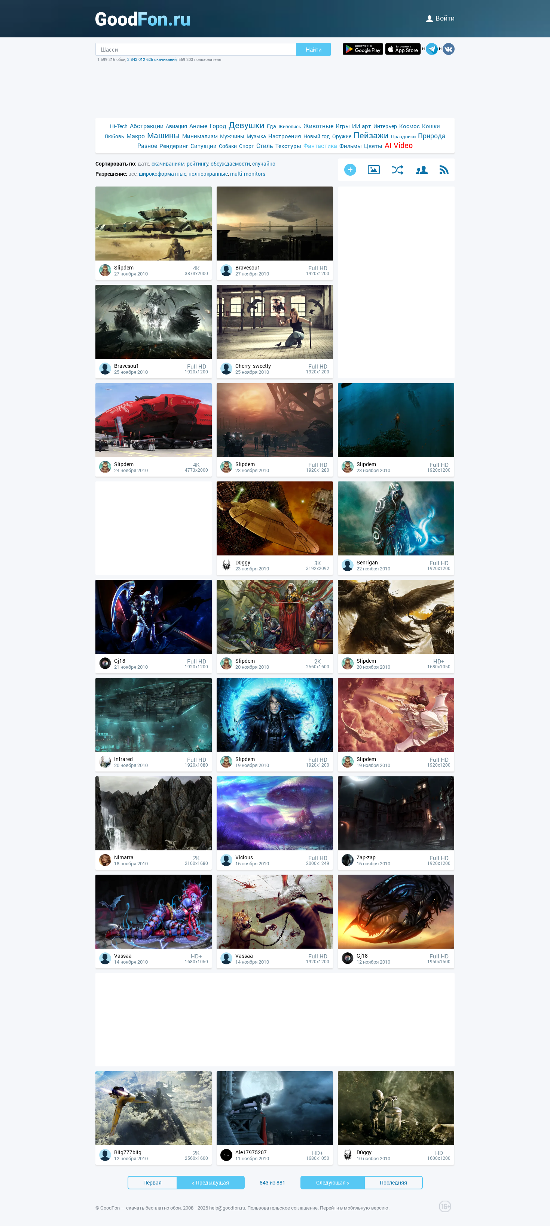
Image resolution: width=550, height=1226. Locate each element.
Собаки (228, 146)
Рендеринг (173, 146)
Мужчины (232, 136)
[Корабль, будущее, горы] (153, 1143)
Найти (313, 49)
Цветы (373, 146)
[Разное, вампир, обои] (153, 946)
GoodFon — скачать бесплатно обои (140, 1207)
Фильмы (350, 146)
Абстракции (147, 126)
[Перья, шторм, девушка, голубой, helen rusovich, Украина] (275, 750)
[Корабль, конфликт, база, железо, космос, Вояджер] (275, 553)
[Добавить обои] (350, 170)
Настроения (284, 136)
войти (445, 17)
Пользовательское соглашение (282, 1207)
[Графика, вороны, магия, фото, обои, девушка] (275, 356)
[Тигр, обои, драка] (275, 946)
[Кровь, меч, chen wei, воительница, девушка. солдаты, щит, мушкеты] (275, 651)
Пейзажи (371, 135)
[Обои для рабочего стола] (142, 19)
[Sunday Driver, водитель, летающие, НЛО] (396, 946)
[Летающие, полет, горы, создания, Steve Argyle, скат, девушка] (396, 750)
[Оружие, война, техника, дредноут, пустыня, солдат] (153, 258)
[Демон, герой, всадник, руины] (153, 356)
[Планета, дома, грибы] (275, 848)
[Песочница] (374, 169)
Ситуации (203, 146)
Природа (432, 136)
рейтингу (197, 163)
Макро (135, 136)
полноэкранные (208, 173)
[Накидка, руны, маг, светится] (396, 553)
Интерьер (385, 126)
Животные (318, 126)
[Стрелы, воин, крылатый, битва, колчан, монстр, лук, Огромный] (396, 651)
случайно (263, 163)
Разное (147, 146)
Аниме (198, 126)
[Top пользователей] (422, 170)
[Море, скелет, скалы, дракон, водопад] (153, 848)
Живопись (289, 126)
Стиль (264, 146)
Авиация (176, 126)
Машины (163, 135)
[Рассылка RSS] (444, 169)
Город (218, 126)
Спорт (246, 146)
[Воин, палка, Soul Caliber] (153, 651)
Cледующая (331, 1182)
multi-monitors (247, 173)
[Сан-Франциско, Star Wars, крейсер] (275, 258)
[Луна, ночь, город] (396, 848)
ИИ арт (361, 126)
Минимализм (200, 136)
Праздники (403, 136)
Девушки (247, 125)
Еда (271, 126)
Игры (343, 126)
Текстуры (288, 146)
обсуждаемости (230, 163)
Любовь (114, 136)
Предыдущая (212, 1182)
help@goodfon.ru (227, 1207)
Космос (409, 126)
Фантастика (320, 146)
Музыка (256, 136)
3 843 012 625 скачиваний (152, 59)
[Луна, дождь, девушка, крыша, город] (275, 1143)
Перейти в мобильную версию (354, 1207)
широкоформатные (162, 173)
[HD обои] (363, 49)
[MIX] (398, 170)
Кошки (431, 126)
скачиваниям (168, 163)
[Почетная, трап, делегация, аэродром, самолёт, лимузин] (153, 455)
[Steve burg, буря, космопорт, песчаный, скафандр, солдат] (275, 455)
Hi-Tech (119, 126)
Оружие (341, 136)
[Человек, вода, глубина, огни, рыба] (396, 455)
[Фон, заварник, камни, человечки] (396, 1143)
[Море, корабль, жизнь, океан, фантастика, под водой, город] (153, 750)
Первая (152, 1182)
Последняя (393, 1182)
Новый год (316, 136)
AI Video (399, 145)
